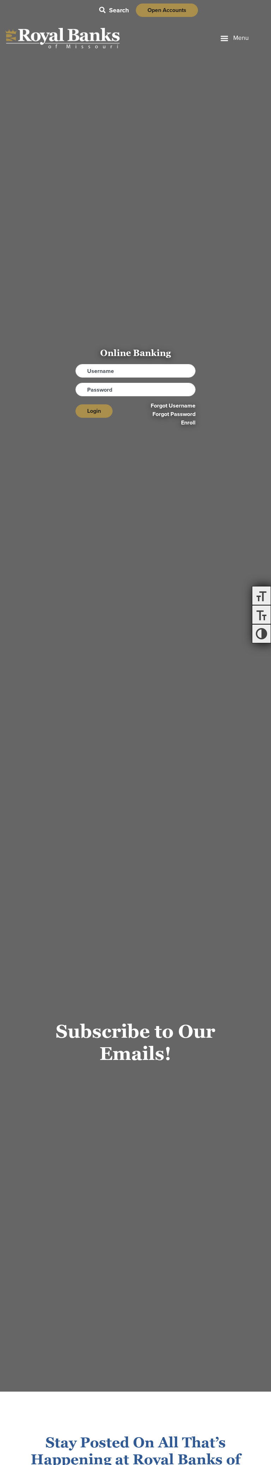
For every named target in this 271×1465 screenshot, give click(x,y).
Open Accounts (166, 10)
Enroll (188, 422)
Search (114, 10)
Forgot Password (173, 414)
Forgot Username (173, 406)
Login (94, 411)
